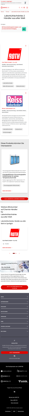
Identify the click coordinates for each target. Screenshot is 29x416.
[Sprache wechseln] (24, 7)
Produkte (3, 306)
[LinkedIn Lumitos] (14, 391)
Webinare (3, 316)
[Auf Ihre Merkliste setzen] (25, 46)
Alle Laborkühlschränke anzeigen (14, 198)
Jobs (2, 321)
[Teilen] (22, 7)
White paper (4, 311)
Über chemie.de (14, 403)
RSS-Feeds (3, 331)
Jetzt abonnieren (14, 352)
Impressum (8, 411)
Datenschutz (21, 411)
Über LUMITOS (13, 400)
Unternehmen (4, 301)
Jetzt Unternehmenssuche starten (14, 287)
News (2, 296)
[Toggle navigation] (27, 8)
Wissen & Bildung (5, 326)
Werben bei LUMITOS (14, 397)
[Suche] (19, 7)
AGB (14, 411)
